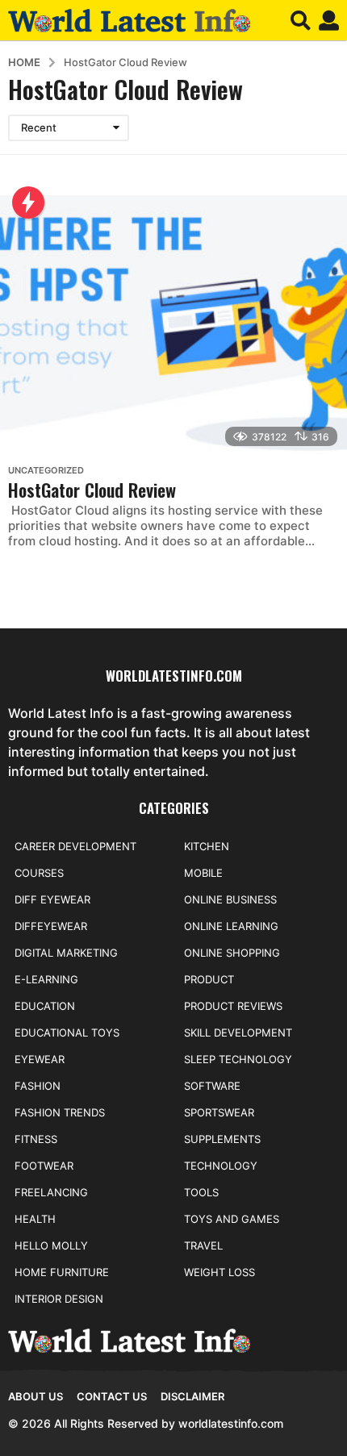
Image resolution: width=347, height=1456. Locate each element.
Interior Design (59, 1298)
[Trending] (28, 202)
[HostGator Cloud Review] (173, 325)
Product (209, 979)
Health (35, 1218)
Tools (201, 1192)
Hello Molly (51, 1245)
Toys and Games (231, 1218)
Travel (203, 1245)
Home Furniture (62, 1272)
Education (45, 1005)
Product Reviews (233, 1005)
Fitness (36, 1139)
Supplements (222, 1139)
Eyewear (40, 1059)
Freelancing (51, 1192)
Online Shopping (232, 952)
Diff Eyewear (52, 899)
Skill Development (238, 1032)
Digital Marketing (66, 952)
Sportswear (219, 1112)
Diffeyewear (51, 926)
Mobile (203, 872)
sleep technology (238, 1059)
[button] (301, 20)
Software (212, 1085)
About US (35, 1396)
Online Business (230, 899)
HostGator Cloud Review (92, 490)
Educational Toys (67, 1032)
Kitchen (206, 846)
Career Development (75, 846)
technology (220, 1165)
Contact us (112, 1396)
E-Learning (46, 979)
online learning (231, 926)
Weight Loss (219, 1272)
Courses (39, 872)
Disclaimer (192, 1396)
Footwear (44, 1165)
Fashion (38, 1085)
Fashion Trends (60, 1112)
